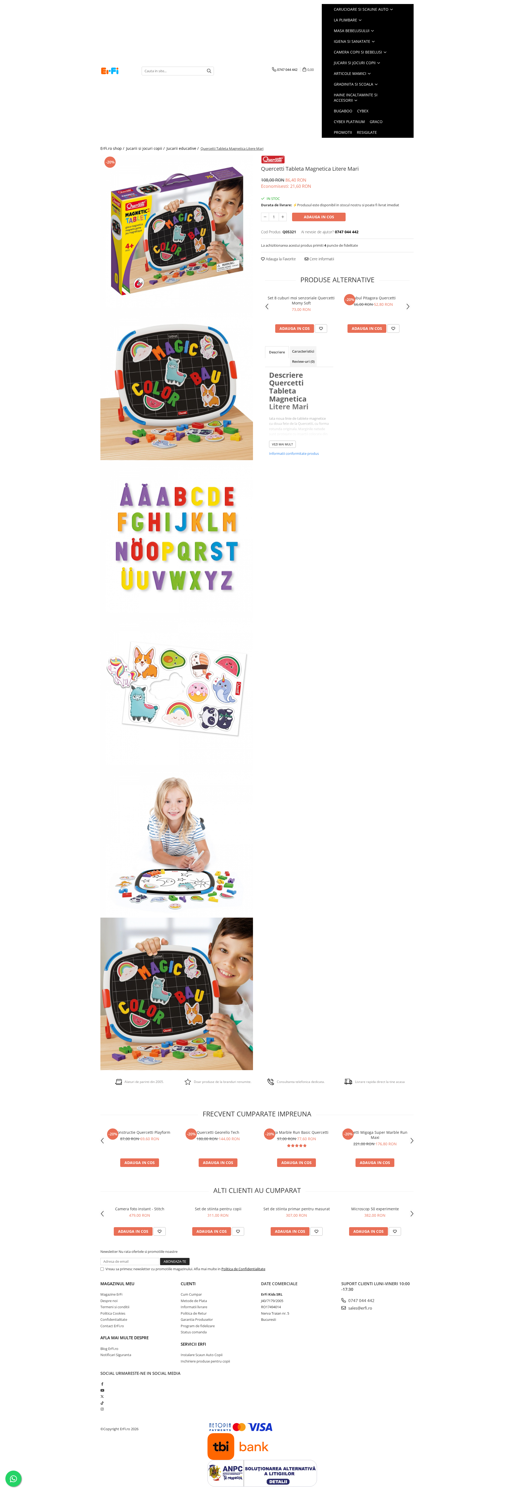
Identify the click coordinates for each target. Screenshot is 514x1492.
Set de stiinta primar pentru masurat (296, 1208)
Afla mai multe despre (124, 1337)
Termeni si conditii (114, 1306)
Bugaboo (343, 110)
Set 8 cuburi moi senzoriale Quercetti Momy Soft (301, 300)
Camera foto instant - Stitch (139, 1208)
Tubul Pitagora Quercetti (374, 297)
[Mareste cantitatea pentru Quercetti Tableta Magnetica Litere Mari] (283, 217)
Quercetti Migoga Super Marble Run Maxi (374, 1135)
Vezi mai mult (282, 444)
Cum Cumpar (191, 1294)
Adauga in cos (319, 216)
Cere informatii (321, 258)
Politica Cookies (112, 1313)
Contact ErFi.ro (112, 1325)
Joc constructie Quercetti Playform (139, 1132)
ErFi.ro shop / (112, 148)
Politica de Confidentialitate (243, 1268)
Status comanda (194, 1332)
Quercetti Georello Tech (218, 1132)
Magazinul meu (117, 1283)
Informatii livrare (194, 1306)
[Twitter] (102, 1396)
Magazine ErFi (111, 1294)
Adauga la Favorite (280, 258)
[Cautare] (209, 71)
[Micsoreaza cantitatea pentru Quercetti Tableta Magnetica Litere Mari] (265, 217)
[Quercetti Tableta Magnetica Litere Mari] (176, 231)
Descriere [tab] (277, 352)
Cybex (362, 110)
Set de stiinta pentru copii (218, 1208)
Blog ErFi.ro (109, 1348)
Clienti (188, 1283)
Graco (376, 121)
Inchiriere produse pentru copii (205, 1361)
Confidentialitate (113, 1319)
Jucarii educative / (183, 148)
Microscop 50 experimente (375, 1208)
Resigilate (367, 132)
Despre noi (109, 1300)
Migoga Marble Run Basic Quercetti (296, 1132)
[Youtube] (102, 1390)
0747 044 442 (361, 1300)
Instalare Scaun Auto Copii (201, 1354)
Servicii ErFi (193, 1344)
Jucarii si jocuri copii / (146, 148)
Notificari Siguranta (115, 1354)
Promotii (343, 132)
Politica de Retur (194, 1313)
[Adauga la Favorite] (321, 328)
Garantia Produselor (197, 1319)
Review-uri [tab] (303, 361)
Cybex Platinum (349, 121)
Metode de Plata (194, 1300)
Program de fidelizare (198, 1325)
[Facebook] (102, 1384)
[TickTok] (102, 1403)
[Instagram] (102, 1409)
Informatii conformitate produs (294, 453)
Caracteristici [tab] (303, 351)
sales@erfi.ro (359, 1308)
